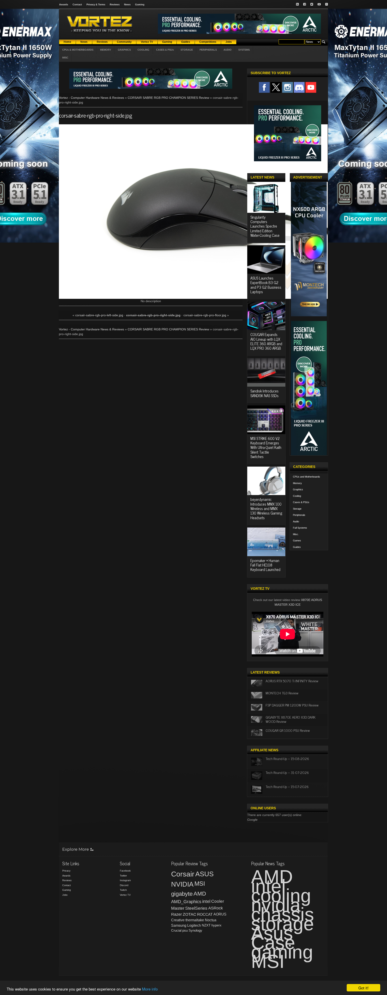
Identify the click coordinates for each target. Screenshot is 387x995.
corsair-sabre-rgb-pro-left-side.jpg (99, 315)
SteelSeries (196, 908)
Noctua (210, 920)
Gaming (139, 4)
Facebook (125, 870)
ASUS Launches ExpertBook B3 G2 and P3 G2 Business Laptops (265, 285)
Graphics (298, 489)
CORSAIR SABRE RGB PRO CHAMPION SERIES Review (168, 97)
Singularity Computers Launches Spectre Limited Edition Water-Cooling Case (265, 226)
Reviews (115, 4)
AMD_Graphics (186, 901)
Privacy (66, 870)
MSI (199, 883)
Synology (195, 930)
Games (297, 540)
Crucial (176, 930)
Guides (297, 547)
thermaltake (194, 920)
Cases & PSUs (301, 502)
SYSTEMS (244, 49)
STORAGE (187, 49)
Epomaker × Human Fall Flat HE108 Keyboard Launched (265, 565)
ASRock (215, 908)
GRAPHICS (124, 49)
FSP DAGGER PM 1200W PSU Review (292, 705)
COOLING (143, 49)
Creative (178, 920)
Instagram (125, 880)
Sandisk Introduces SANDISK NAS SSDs (264, 393)
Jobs (65, 895)
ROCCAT (205, 914)
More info (150, 989)
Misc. (296, 534)
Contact (77, 4)
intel (206, 901)
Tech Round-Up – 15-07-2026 (287, 786)
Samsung (178, 925)
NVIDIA (182, 884)
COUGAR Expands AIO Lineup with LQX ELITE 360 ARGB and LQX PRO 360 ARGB (266, 341)
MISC (65, 57)
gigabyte (182, 893)
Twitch (123, 890)
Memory (297, 483)
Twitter (123, 875)
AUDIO (228, 49)
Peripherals (299, 515)
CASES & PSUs (165, 49)
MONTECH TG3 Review (282, 693)
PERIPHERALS (208, 49)
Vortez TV (125, 895)
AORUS (219, 914)
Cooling (297, 496)
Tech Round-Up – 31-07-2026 (287, 772)
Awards (63, 4)
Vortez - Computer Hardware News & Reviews (91, 97)
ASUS (204, 874)
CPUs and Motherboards (306, 476)
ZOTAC (189, 914)
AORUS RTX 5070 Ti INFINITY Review (292, 681)
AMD (200, 893)
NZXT (206, 925)
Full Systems (300, 527)
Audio (296, 521)
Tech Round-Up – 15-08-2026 (287, 758)
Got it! (363, 988)
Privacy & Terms (95, 4)
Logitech (194, 925)
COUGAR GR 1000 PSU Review (288, 730)
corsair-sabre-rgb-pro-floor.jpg (204, 315)
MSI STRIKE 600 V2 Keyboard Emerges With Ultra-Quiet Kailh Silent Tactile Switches (265, 447)
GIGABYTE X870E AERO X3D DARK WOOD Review (291, 719)
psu (185, 930)
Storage (297, 508)
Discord (124, 885)
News (127, 4)
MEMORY (105, 49)
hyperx (216, 925)
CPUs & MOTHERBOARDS (77, 49)
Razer (176, 914)
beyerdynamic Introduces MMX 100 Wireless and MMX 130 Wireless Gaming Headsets (266, 508)
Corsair (182, 874)
